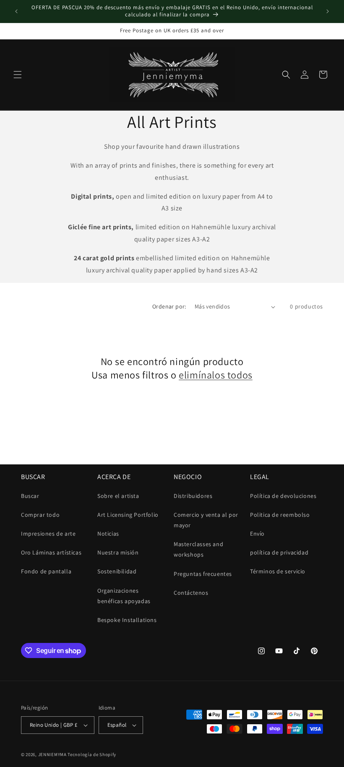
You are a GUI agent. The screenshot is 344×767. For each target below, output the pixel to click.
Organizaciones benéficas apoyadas (124, 596)
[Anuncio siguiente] (327, 11)
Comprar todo (40, 514)
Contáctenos (191, 592)
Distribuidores (193, 496)
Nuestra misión (117, 552)
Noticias (108, 533)
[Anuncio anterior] (16, 11)
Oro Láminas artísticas (51, 552)
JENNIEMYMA (53, 754)
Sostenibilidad (116, 571)
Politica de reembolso (280, 514)
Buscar (30, 496)
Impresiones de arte (48, 533)
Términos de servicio (277, 571)
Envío (257, 533)
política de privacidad (279, 552)
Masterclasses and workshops (198, 549)
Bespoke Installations (127, 620)
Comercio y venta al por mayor (206, 520)
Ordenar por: (169, 306)
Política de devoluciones (283, 496)
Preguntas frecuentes (203, 574)
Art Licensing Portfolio (128, 514)
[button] (17, 74)
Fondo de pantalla (46, 571)
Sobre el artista (118, 496)
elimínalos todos (216, 374)
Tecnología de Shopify (92, 754)
